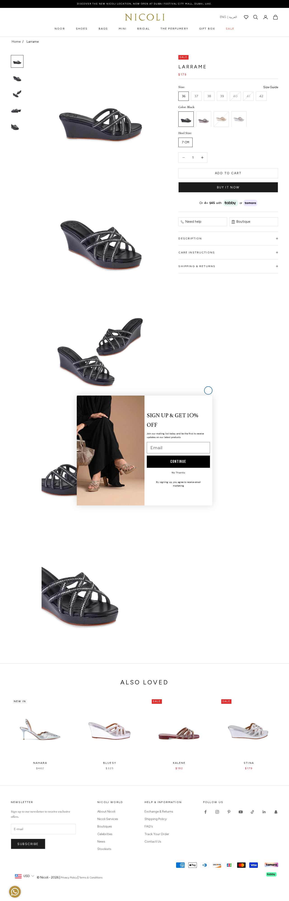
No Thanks (178, 472)
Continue (178, 461)
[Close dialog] (208, 390)
